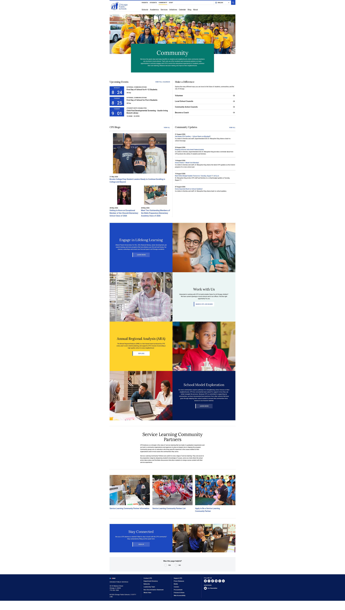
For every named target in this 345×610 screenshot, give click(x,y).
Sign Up (141, 544)
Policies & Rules (179, 592)
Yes (169, 565)
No (180, 565)
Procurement (178, 590)
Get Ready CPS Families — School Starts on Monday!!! (192, 136)
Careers (176, 587)
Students (153, 2)
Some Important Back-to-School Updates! (189, 189)
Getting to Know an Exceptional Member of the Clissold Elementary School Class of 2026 (124, 213)
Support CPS (178, 578)
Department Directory (151, 581)
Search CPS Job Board (204, 304)
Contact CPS (148, 578)
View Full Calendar (162, 82)
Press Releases (179, 581)
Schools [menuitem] (145, 10)
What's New (147, 592)
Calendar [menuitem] (182, 10)
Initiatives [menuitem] (173, 10)
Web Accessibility (179, 595)
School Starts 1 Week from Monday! (187, 163)
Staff (171, 2)
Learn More (141, 255)
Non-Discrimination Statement (154, 590)
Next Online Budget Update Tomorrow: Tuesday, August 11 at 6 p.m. (197, 176)
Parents (145, 2)
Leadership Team (149, 587)
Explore (141, 353)
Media (176, 584)
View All (167, 127)
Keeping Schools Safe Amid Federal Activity (189, 149)
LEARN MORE (204, 406)
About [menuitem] (195, 10)
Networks (147, 584)
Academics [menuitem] (154, 10)
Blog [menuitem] (189, 10)
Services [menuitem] (164, 10)
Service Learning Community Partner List (169, 508)
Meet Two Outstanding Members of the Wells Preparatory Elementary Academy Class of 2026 (155, 213)
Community (163, 2)
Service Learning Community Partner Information (129, 508)
